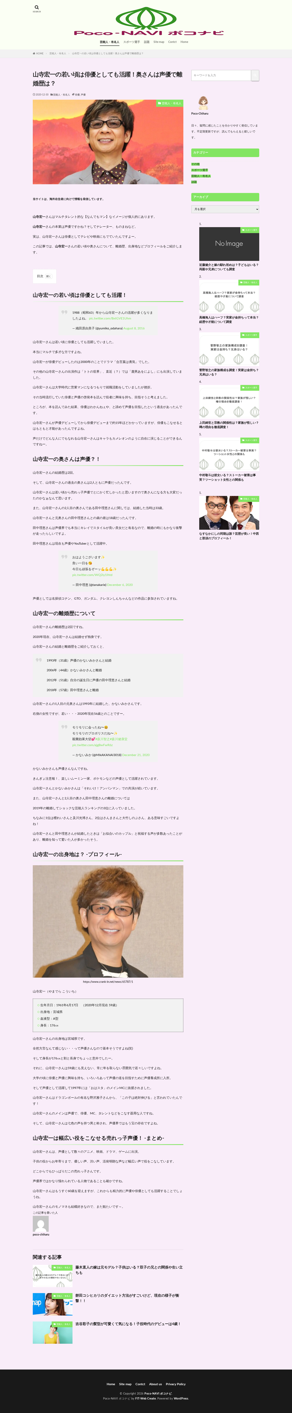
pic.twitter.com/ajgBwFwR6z (92, 745)
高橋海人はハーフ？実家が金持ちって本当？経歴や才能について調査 (229, 320)
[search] (255, 75)
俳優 (77, 95)
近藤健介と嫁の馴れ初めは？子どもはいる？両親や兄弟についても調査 (229, 267)
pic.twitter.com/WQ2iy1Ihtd (92, 575)
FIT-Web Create (145, 1398)
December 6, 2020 (120, 584)
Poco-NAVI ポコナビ (158, 1393)
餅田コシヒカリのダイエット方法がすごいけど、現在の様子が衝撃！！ (127, 1298)
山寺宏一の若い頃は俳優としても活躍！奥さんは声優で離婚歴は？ (108, 53)
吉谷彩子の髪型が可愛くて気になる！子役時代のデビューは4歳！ (128, 1324)
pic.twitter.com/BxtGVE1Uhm (110, 318)
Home (184, 42)
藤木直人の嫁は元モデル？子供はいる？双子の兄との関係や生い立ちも (129, 1270)
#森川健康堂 (119, 739)
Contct (172, 42)
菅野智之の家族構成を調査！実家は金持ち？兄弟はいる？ (229, 372)
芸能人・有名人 (109, 42)
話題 (147, 42)
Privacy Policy (176, 1384)
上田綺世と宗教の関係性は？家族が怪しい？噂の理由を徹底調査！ (229, 425)
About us (155, 1384)
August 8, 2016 (134, 328)
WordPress (181, 1398)
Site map (159, 42)
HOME (40, 53)
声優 (83, 95)
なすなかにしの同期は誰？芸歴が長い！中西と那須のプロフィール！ (229, 536)
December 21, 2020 (136, 755)
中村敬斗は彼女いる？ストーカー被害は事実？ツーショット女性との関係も (227, 477)
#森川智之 (102, 739)
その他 (195, 164)
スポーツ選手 (131, 42)
